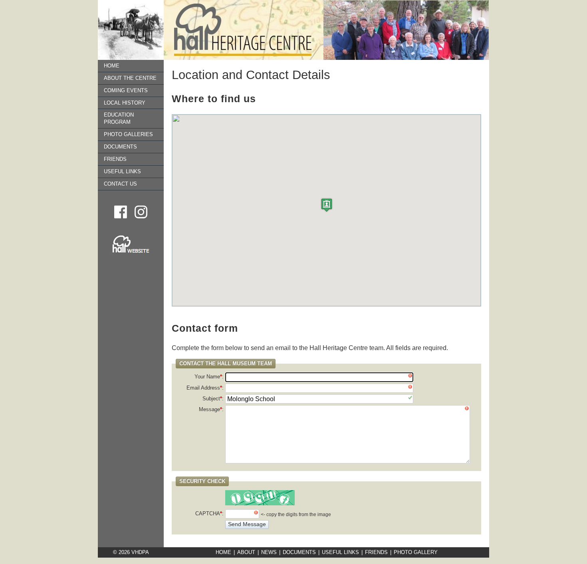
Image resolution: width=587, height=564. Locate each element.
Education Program (119, 118)
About (246, 552)
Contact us (120, 184)
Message (210, 409)
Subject (212, 399)
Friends (115, 159)
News (269, 552)
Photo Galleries (128, 134)
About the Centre (130, 78)
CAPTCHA (208, 514)
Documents (120, 147)
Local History (124, 103)
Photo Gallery (416, 552)
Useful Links (122, 171)
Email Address (204, 388)
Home (111, 66)
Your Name (208, 377)
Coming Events (126, 90)
